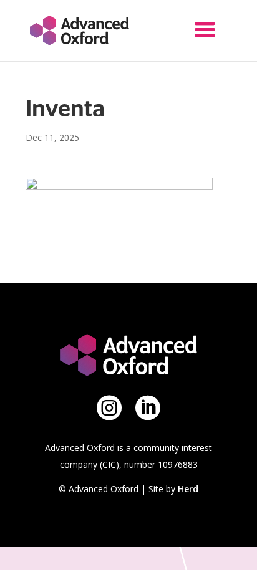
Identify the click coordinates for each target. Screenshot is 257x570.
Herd (188, 489)
